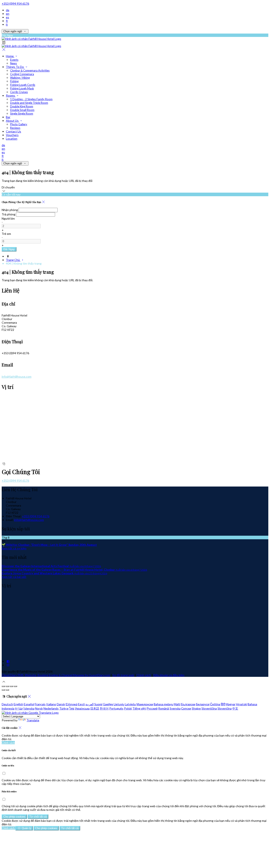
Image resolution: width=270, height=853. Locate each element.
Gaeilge (108, 704)
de (7, 10)
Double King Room (21, 106)
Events (14, 59)
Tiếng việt (139, 708)
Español (29, 704)
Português (116, 708)
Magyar (230, 704)
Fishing (14, 81)
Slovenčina (224, 708)
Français (40, 704)
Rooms (11, 95)
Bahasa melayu (163, 704)
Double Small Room (22, 110)
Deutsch (7, 704)
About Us (12, 120)
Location (11, 138)
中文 (235, 708)
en (7, 13)
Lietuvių (119, 704)
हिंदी (223, 704)
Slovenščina (209, 708)
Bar (8, 117)
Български (188, 704)
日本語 (94, 708)
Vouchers (12, 135)
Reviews (15, 128)
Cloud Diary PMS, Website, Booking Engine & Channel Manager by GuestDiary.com (56, 675)
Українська (82, 708)
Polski (128, 708)
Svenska (175, 708)
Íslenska (28, 708)
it (7, 24)
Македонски (144, 704)
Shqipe (196, 708)
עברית (19, 708)
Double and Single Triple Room (29, 102)
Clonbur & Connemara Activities (30, 70)
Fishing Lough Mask (22, 88)
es (7, 17)
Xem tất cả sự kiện (14, 548)
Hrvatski (241, 704)
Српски (186, 708)
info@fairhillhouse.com (16, 376)
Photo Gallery (18, 124)
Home (10, 56)
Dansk (61, 704)
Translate (33, 720)
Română (163, 708)
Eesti (81, 704)
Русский (152, 708)
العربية (89, 704)
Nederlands (51, 708)
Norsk (39, 708)
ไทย (71, 708)
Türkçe (64, 708)
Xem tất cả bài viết (14, 577)
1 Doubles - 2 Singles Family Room (31, 99)
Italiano (51, 704)
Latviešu (130, 704)
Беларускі (202, 704)
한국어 (104, 708)
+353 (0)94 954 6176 (15, 3)
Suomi (98, 704)
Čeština (215, 704)
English (18, 704)
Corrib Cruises (19, 92)
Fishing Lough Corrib (22, 85)
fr (7, 21)
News (13, 63)
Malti (177, 704)
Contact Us (13, 131)
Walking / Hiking (20, 77)
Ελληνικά (71, 704)
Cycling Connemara (22, 74)
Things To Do (15, 67)
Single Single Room (21, 113)
